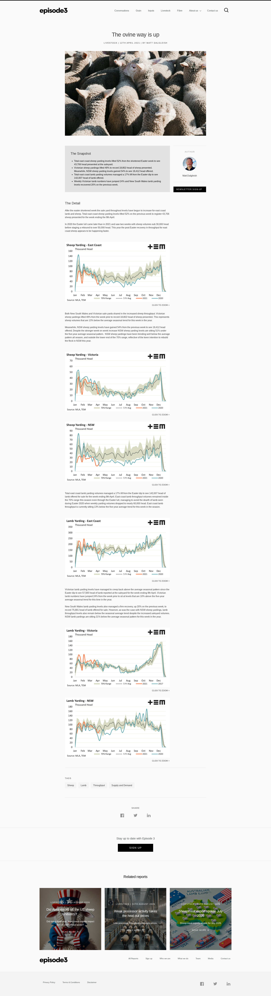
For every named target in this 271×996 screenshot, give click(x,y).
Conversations (121, 10)
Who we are (165, 958)
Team (198, 958)
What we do (183, 958)
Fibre (179, 10)
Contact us (212, 10)
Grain (138, 10)
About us (193, 10)
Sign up (135, 847)
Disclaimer (92, 982)
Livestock (165, 10)
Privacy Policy (49, 982)
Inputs (151, 10)
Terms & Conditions (71, 982)
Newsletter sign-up (189, 189)
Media (210, 958)
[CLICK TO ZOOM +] (117, 301)
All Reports (133, 958)
